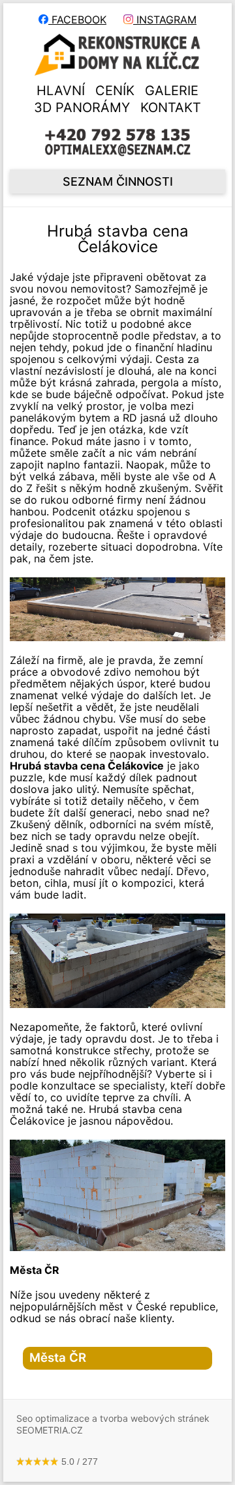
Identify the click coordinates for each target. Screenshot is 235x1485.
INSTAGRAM (164, 19)
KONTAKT (170, 107)
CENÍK (114, 90)
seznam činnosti (118, 181)
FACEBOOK (77, 19)
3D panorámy (82, 107)
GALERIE (171, 90)
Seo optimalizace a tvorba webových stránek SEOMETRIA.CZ (113, 1424)
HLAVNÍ (61, 90)
